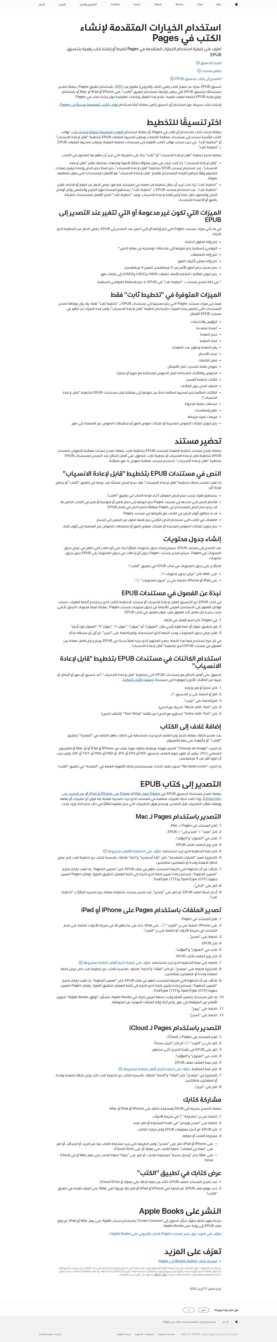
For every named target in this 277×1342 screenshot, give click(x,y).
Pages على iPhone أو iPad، (109, 794)
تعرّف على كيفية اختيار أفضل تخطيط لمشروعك (116, 963)
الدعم (225, 1322)
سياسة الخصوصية (166, 1334)
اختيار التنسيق (211, 63)
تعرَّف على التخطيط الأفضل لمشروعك (134, 851)
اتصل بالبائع (161, 1274)
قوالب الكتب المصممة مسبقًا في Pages (89, 105)
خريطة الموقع (124, 1334)
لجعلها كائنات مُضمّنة (138, 680)
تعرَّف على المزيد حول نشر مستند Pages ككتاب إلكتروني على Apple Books (166, 1234)
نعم (204, 1310)
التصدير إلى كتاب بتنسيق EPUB (198, 79)
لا (189, 1310)
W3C (119, 86)
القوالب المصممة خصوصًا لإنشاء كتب (97, 132)
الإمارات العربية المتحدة (50, 1334)
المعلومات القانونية (144, 1334)
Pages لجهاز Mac (147, 794)
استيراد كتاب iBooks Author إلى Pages (187, 1261)
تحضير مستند (211, 71)
